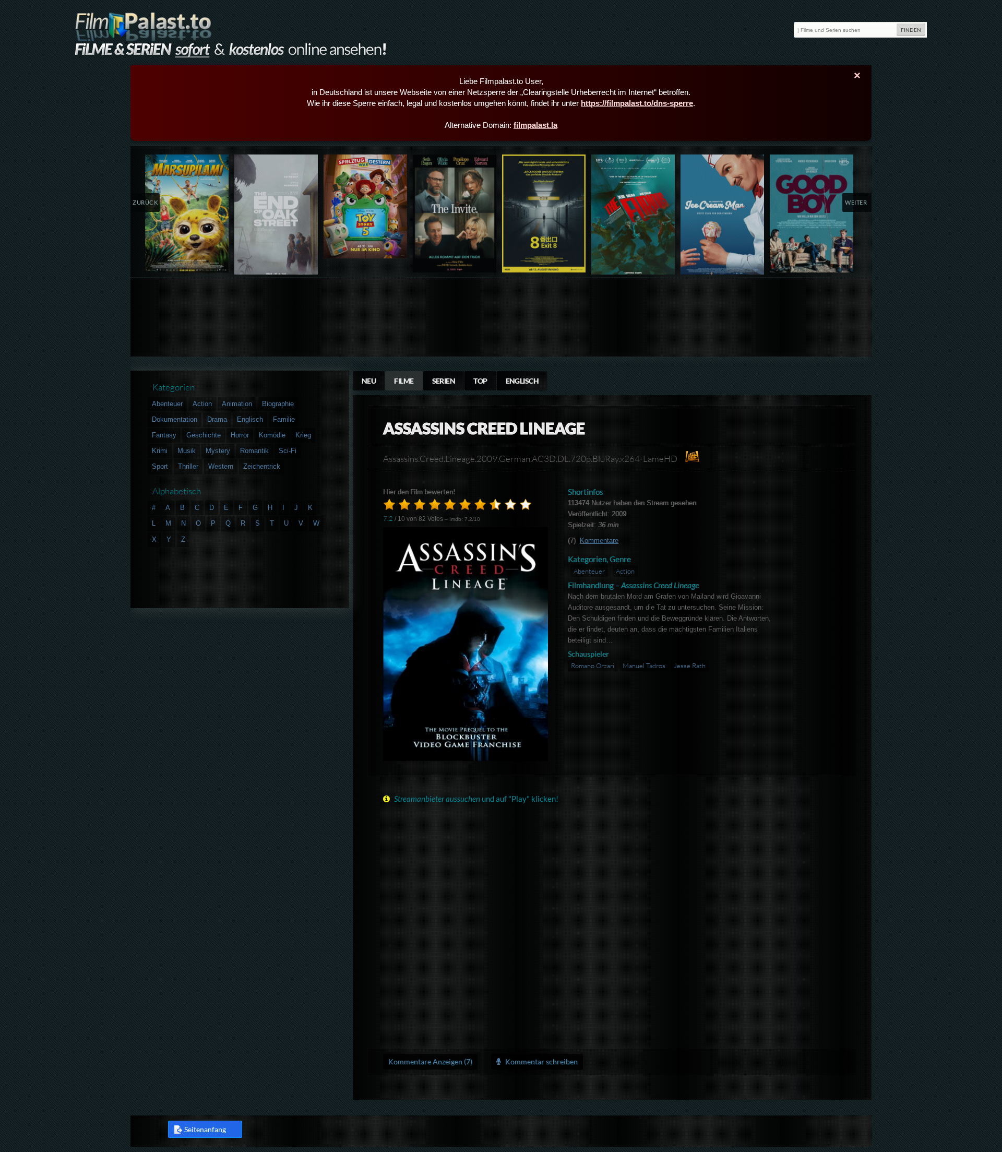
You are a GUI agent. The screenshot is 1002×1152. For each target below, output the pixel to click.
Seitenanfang (205, 1129)
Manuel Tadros (644, 665)
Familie (284, 419)
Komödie (272, 435)
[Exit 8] (544, 213)
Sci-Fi (287, 451)
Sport (160, 466)
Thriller (188, 466)
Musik (186, 451)
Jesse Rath (690, 665)
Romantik (254, 451)
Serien (444, 380)
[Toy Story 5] (366, 206)
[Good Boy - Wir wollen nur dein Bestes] (812, 213)
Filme (403, 380)
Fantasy (164, 435)
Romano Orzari (592, 665)
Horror (240, 435)
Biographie (278, 404)
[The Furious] (633, 217)
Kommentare (599, 540)
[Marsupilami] (187, 213)
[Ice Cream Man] (723, 217)
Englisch (522, 380)
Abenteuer (589, 571)
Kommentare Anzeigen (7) (430, 1061)
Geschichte (203, 435)
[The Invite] (455, 213)
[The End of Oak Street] (276, 217)
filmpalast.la (535, 125)
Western (220, 466)
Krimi (160, 451)
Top (480, 380)
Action (625, 571)
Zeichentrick (261, 466)
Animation (237, 404)
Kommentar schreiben (541, 1061)
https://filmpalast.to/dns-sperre (637, 103)
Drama (217, 419)
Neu (369, 380)
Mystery (218, 451)
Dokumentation (174, 419)
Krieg (303, 435)
